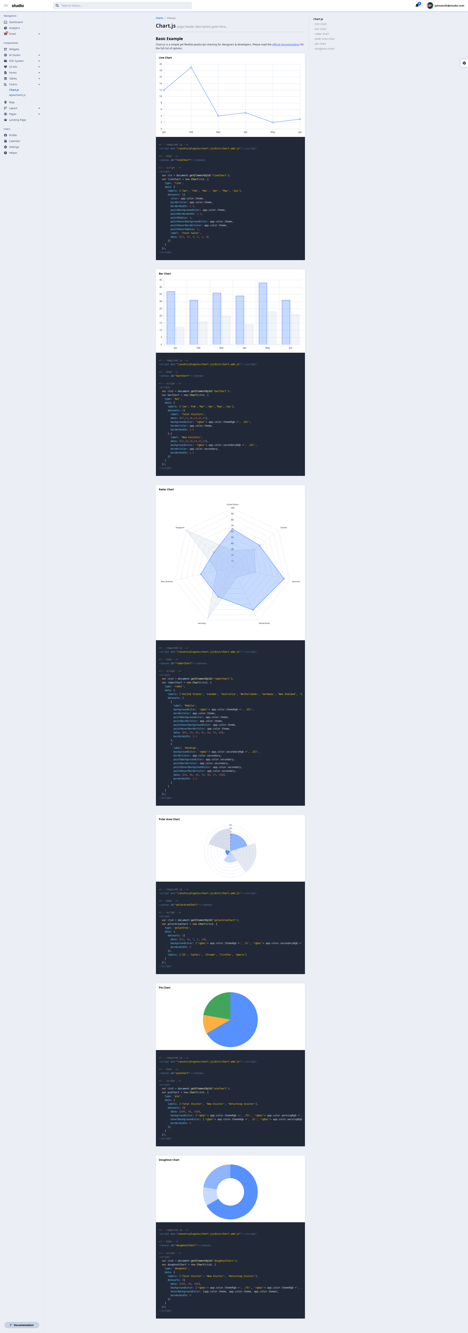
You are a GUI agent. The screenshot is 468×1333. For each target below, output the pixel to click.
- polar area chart (324, 38)
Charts (159, 18)
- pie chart (319, 43)
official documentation (286, 44)
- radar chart (321, 34)
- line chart (320, 24)
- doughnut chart (323, 48)
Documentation (23, 1325)
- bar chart (319, 29)
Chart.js (318, 19)
